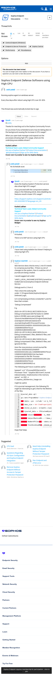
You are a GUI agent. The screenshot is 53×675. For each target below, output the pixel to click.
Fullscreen (47, 426)
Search (42, 9)
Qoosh (8, 120)
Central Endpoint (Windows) (16, 43)
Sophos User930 (21, 261)
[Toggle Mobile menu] (50, 9)
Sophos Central (37, 46)
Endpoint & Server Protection (16, 46)
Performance (10, 50)
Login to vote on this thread (13, 33)
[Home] (12, 8)
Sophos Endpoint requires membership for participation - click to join (27, 670)
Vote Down (9, 159)
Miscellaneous (26, 50)
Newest (33, 116)
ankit (9, 123)
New (50, 17)
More (26, 19)
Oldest (19, 117)
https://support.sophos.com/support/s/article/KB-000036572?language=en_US (33, 200)
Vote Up (7, 159)
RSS (26, 63)
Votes (26, 116)
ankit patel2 (10, 90)
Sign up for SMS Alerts (29, 152)
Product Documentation (37, 150)
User (46, 9)
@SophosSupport (13, 152)
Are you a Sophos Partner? (16, 150)
